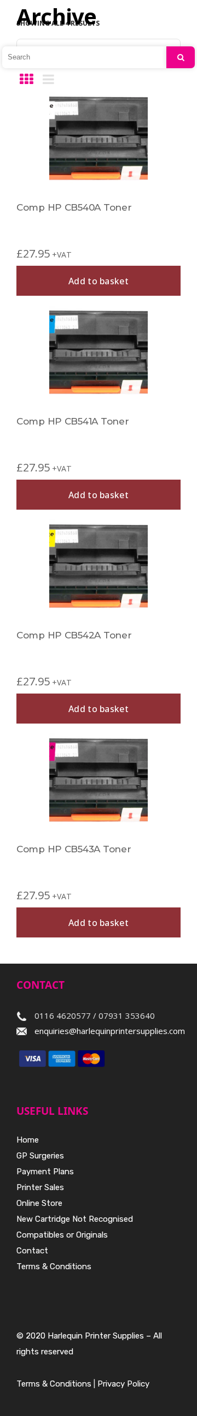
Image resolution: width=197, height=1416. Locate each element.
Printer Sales (40, 1187)
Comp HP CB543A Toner (73, 849)
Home (27, 1140)
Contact (32, 1251)
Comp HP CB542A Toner (73, 635)
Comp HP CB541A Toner (72, 421)
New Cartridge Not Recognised (74, 1219)
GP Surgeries (40, 1156)
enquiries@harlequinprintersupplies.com (109, 1030)
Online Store (39, 1203)
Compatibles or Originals (62, 1235)
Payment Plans (45, 1171)
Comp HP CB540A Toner (73, 207)
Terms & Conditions (53, 1266)
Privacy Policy (123, 1384)
